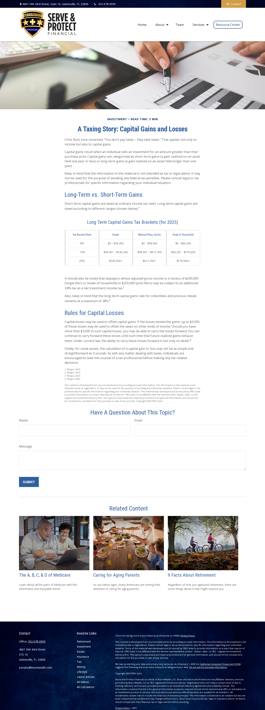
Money (81, 667)
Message (25, 446)
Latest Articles (86, 677)
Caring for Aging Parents (116, 575)
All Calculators (85, 687)
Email (138, 420)
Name (23, 420)
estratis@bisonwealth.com (35, 667)
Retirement (84, 641)
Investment (84, 646)
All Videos (83, 682)
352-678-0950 (107, 4)
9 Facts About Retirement (192, 575)
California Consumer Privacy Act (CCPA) (220, 664)
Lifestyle (82, 672)
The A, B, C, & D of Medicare (44, 575)
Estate (81, 651)
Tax (79, 662)
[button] (142, 24)
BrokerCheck (188, 635)
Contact (236, 4)
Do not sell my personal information (208, 667)
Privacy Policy (122, 708)
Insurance (83, 656)
